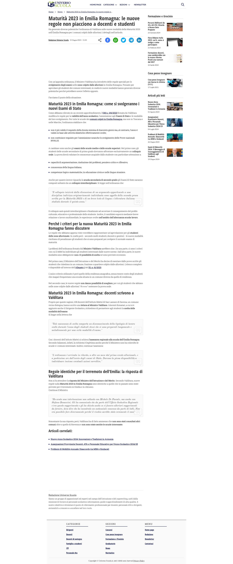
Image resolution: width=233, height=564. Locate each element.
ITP (67, 548)
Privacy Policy (139, 561)
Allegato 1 (80, 267)
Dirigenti (69, 529)
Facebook (107, 40)
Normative (110, 552)
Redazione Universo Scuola (59, 40)
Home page (149, 529)
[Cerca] (182, 4)
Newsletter (140, 4)
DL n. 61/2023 (95, 267)
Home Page (95, 4)
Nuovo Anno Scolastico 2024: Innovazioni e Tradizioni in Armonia (82, 439)
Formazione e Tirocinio (115, 539)
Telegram (131, 40)
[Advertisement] (96, 63)
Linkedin (139, 40)
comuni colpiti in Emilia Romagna (106, 119)
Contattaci (149, 543)
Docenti (69, 534)
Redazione (149, 534)
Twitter (123, 40)
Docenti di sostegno (74, 539)
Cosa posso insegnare (114, 534)
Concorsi (109, 529)
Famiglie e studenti (74, 543)
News (108, 548)
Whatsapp (115, 40)
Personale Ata (71, 552)
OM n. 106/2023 (110, 112)
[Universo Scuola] (59, 4)
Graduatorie (110, 543)
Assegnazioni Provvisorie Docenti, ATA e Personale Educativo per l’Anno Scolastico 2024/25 (94, 444)
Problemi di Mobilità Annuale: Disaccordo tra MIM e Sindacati (80, 449)
